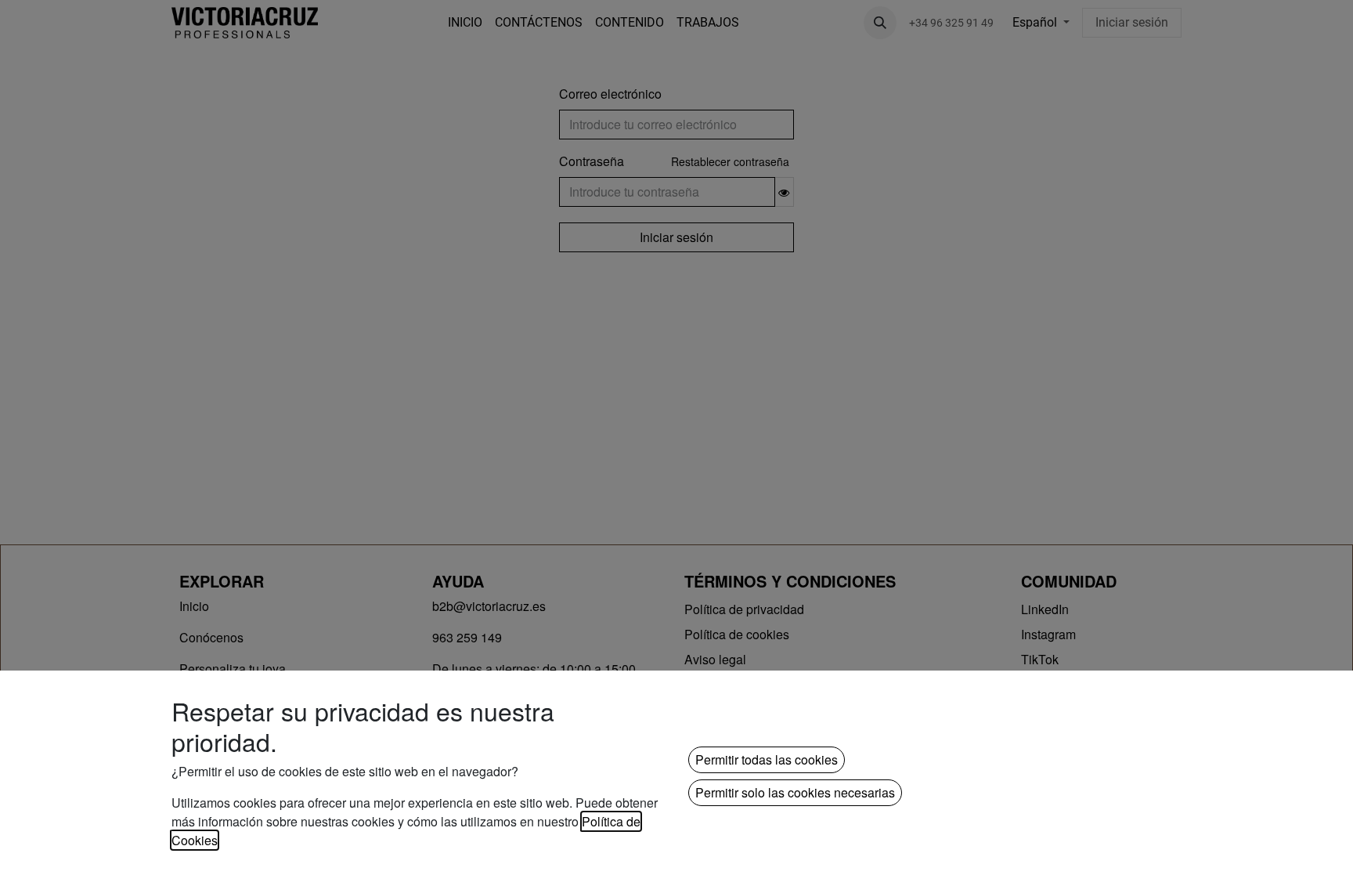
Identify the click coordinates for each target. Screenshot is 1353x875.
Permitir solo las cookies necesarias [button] (795, 792)
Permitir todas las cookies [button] (766, 759)
